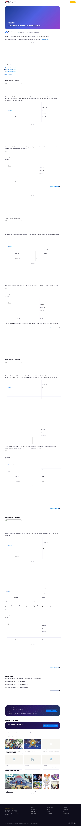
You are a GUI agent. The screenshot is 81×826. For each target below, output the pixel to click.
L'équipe (64, 811)
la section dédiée (44, 39)
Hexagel (9, 387)
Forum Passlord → (55, 720)
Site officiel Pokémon (67, 816)
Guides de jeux (34, 809)
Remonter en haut (54, 186)
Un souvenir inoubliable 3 (11, 71)
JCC (35, 2)
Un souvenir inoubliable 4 (11, 73)
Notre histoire (65, 809)
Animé (32, 815)
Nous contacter (66, 813)
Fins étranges (8, 74)
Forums (48, 811)
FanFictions (49, 813)
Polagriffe (8, 591)
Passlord (40, 2)
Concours (49, 816)
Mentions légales (66, 815)
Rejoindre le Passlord (52, 710)
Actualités (46, 1)
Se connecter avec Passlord (50, 725)
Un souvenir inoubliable (10, 67)
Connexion (66, 2)
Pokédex (29, 2)
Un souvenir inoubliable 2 (11, 69)
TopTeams (49, 815)
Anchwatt (10, 110)
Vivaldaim (10, 246)
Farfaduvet (10, 545)
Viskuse (7, 431)
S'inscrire (73, 2)
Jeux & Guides (22, 2)
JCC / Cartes (33, 813)
